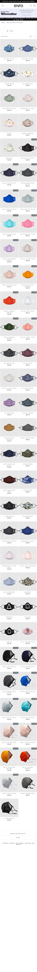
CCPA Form (12, 843)
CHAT (18, 837)
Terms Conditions (20, 843)
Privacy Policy (28, 843)
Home (3, 22)
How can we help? (18, 833)
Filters (11, 31)
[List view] (34, 36)
